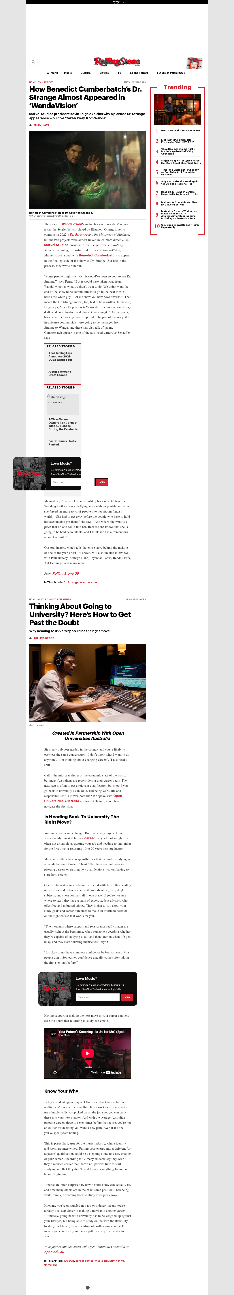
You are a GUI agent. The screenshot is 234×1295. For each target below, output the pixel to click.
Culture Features (60, 599)
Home (32, 82)
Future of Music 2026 (171, 73)
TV (119, 73)
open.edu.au (54, 1252)
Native (120, 1261)
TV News (48, 82)
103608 (69, 1261)
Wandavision (88, 582)
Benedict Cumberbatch (98, 255)
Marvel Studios (56, 245)
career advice (84, 1261)
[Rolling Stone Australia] (117, 65)
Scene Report (139, 73)
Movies (104, 73)
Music (68, 73)
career (89, 838)
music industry (104, 1261)
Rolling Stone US (65, 573)
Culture (86, 73)
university (50, 1264)
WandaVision (71, 224)
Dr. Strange (78, 234)
